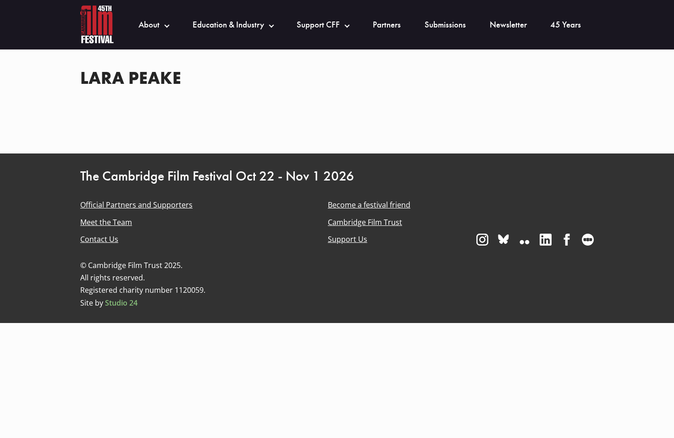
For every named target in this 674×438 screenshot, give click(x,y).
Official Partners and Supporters (136, 205)
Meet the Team (106, 222)
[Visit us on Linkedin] (546, 240)
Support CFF (318, 24)
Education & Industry (228, 24)
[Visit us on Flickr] (524, 240)
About (149, 24)
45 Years (565, 24)
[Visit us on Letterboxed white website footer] (588, 240)
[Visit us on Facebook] (567, 240)
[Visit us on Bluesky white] (503, 240)
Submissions (445, 24)
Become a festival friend (369, 205)
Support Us (347, 239)
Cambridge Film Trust (365, 222)
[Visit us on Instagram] (482, 240)
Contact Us (99, 239)
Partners (387, 24)
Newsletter (508, 24)
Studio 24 (121, 303)
